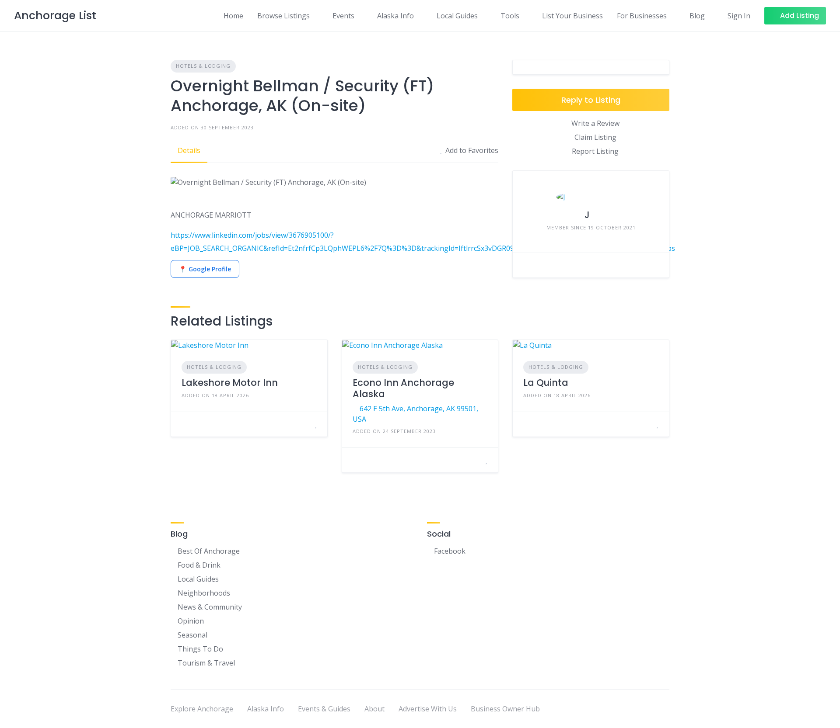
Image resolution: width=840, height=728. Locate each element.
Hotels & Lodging (203, 65)
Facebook (450, 551)
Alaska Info (395, 16)
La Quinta (545, 382)
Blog (697, 16)
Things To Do (200, 649)
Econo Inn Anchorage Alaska (403, 388)
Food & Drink (199, 565)
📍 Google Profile (205, 269)
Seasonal (192, 635)
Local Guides (457, 16)
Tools (509, 16)
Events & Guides (324, 709)
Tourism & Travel (206, 663)
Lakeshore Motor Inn (230, 382)
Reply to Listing (590, 99)
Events (343, 16)
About (374, 709)
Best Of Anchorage (209, 551)
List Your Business (572, 16)
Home (233, 16)
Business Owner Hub (505, 709)
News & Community (210, 607)
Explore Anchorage (202, 709)
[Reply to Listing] (305, 424)
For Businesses (642, 16)
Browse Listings (283, 16)
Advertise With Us (428, 709)
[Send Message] (525, 265)
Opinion (191, 621)
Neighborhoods (204, 593)
